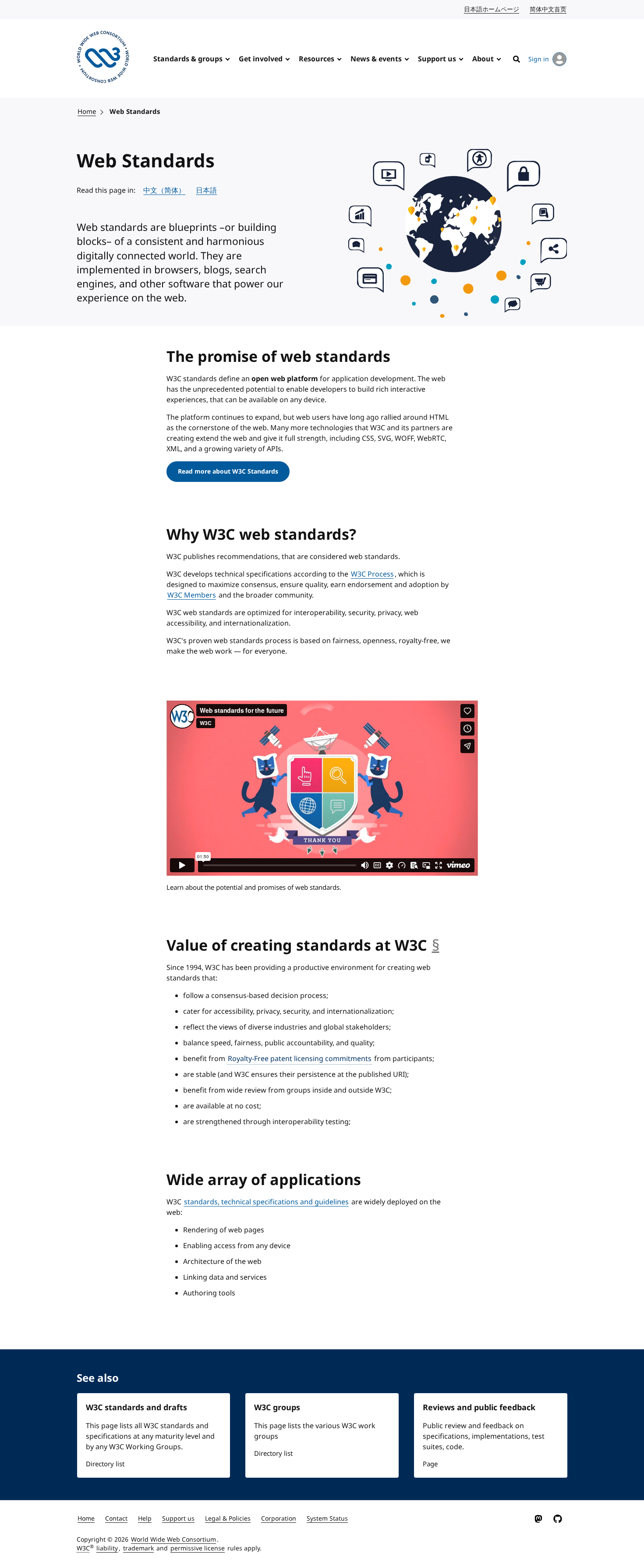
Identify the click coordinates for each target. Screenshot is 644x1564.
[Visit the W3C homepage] (103, 58)
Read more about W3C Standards (228, 471)
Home (87, 112)
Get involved (261, 59)
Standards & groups (188, 59)
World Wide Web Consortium (173, 1539)
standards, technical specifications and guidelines (266, 1202)
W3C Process (372, 574)
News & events (376, 59)
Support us (437, 59)
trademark (138, 1548)
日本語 (206, 190)
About (483, 59)
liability (107, 1548)
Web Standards (135, 112)
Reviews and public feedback (479, 1407)
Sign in (538, 59)
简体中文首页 (548, 9)
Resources (316, 59)
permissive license (197, 1548)
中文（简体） (164, 190)
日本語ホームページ (492, 9)
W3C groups (277, 1407)
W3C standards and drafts (136, 1407)
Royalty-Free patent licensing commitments (300, 1059)
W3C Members (191, 595)
